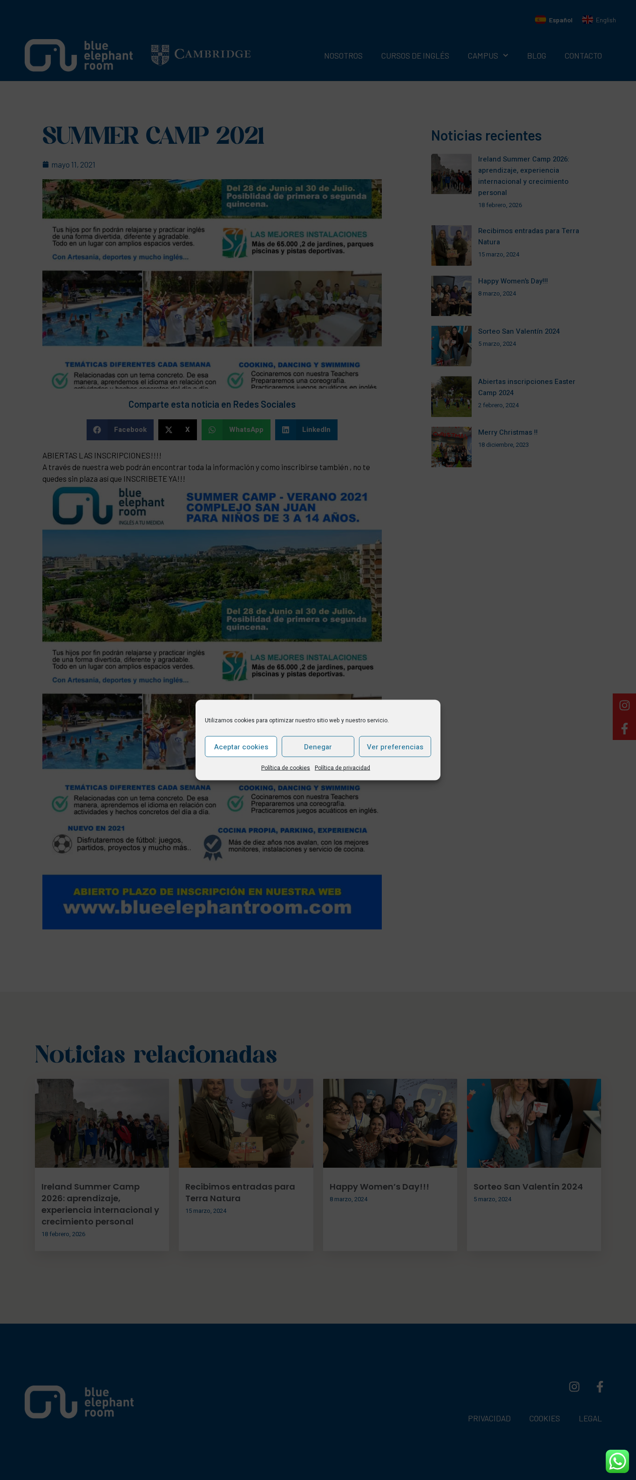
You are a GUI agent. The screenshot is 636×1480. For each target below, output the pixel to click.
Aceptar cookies (241, 746)
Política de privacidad (342, 768)
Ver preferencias (395, 746)
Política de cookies (285, 768)
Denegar (318, 746)
